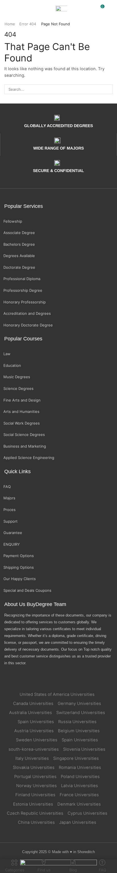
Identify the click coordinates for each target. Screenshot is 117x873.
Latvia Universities (79, 785)
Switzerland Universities (80, 712)
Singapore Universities (76, 758)
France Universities (79, 794)
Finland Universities (35, 794)
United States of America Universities (57, 694)
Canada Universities (33, 703)
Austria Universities (34, 730)
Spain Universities (36, 721)
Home (10, 24)
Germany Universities (79, 703)
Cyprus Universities (87, 813)
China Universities (36, 822)
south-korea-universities (34, 749)
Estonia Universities (33, 804)
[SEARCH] (108, 89)
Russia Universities (77, 721)
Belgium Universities (79, 730)
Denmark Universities (79, 804)
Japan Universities (77, 822)
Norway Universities (36, 785)
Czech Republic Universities (35, 813)
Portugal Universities (35, 776)
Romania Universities (80, 767)
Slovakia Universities (34, 767)
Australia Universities (30, 712)
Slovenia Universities (84, 749)
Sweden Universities (36, 739)
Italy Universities (32, 758)
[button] (7, 8)
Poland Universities (80, 776)
